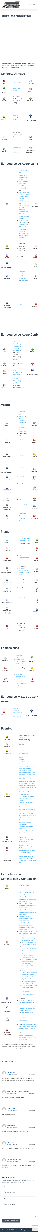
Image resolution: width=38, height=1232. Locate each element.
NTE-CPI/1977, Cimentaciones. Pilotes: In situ (29, 966)
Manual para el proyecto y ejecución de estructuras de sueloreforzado (26, 927)
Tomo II (21, 387)
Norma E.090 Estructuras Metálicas (17, 150)
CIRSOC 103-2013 (24, 538)
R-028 (20, 305)
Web (5, 1198)
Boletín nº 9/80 (23, 505)
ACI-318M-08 (17, 82)
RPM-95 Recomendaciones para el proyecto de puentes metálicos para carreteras (27, 781)
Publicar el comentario (11, 1220)
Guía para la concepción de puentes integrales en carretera (27, 798)
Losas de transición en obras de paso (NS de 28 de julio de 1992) (27, 816)
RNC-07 (21, 483)
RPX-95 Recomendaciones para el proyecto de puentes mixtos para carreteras (27, 775)
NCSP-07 (22, 761)
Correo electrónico (10, 1192)
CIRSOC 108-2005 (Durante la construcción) (20, 661)
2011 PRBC (22, 597)
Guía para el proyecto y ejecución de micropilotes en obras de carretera (27, 906)
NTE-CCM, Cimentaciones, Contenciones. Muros (28, 938)
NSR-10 (21, 455)
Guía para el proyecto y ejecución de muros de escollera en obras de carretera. (28, 899)
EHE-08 (15, 115)
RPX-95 (15, 708)
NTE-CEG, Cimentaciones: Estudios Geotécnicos (28, 955)
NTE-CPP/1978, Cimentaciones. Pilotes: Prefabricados (29, 972)
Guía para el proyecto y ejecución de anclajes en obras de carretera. (27, 912)
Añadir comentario (10, 1204)
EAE (14, 370)
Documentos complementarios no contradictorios (25, 822)
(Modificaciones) (25, 557)
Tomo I (15, 134)
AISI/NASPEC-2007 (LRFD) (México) (17, 381)
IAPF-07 (21, 759)
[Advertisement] (19, 40)
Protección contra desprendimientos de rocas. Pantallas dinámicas (27, 918)
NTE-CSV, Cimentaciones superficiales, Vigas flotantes (29, 988)
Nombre (7, 1187)
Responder (32, 1074)
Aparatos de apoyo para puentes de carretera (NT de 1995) (27, 809)
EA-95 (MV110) (17, 374)
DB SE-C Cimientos (24, 923)
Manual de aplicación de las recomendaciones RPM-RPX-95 (27, 788)
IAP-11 (21, 757)
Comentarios (24, 222)
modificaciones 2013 (27, 1012)
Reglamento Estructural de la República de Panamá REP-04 (23, 276)
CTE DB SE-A (17, 372)
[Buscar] (26, 4)
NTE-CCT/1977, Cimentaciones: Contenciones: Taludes (29, 949)
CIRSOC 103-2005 (24, 541)
